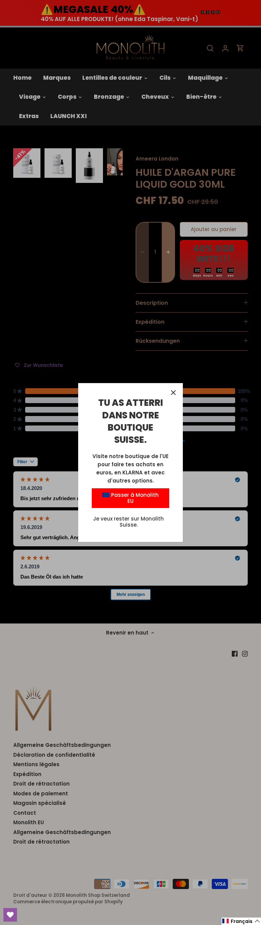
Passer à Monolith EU (134, 498)
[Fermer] (173, 392)
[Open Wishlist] (10, 915)
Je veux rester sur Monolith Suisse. (128, 521)
